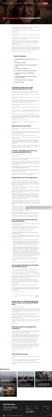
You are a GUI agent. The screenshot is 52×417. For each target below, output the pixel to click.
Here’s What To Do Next (19, 82)
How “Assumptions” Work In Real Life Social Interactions (25, 70)
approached (23, 169)
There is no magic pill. (22, 343)
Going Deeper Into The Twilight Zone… (22, 68)
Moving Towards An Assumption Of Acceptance (24, 79)
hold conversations (34, 246)
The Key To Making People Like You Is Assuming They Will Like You (26, 65)
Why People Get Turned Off (20, 62)
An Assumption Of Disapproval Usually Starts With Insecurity (24, 74)
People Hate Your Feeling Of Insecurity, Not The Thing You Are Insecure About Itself (26, 77)
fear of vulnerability (30, 254)
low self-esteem (35, 335)
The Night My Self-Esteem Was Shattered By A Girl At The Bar (26, 60)
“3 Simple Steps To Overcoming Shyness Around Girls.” (23, 28)
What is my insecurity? (21, 284)
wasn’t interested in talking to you (18, 133)
